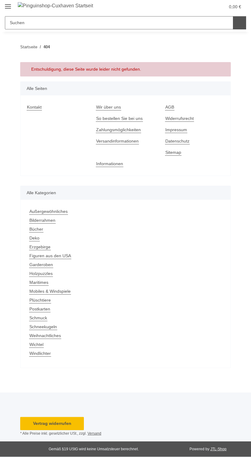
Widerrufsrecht (179, 118)
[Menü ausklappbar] (8, 4)
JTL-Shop (218, 449)
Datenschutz (177, 141)
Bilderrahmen (42, 220)
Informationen (109, 163)
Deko (34, 238)
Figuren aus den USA (50, 255)
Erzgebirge (40, 246)
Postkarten (39, 309)
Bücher (36, 229)
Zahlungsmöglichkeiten (118, 129)
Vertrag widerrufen (52, 423)
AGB (169, 107)
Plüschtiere (40, 300)
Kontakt (34, 107)
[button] (207, 7)
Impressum (176, 129)
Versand (94, 433)
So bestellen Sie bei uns (119, 118)
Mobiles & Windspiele (50, 291)
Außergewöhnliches (48, 211)
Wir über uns (108, 107)
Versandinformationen (117, 141)
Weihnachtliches (45, 335)
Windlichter (40, 353)
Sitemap (173, 152)
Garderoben (41, 264)
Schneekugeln (43, 326)
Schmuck (38, 317)
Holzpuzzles (41, 273)
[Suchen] (239, 22)
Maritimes (38, 282)
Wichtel (36, 344)
